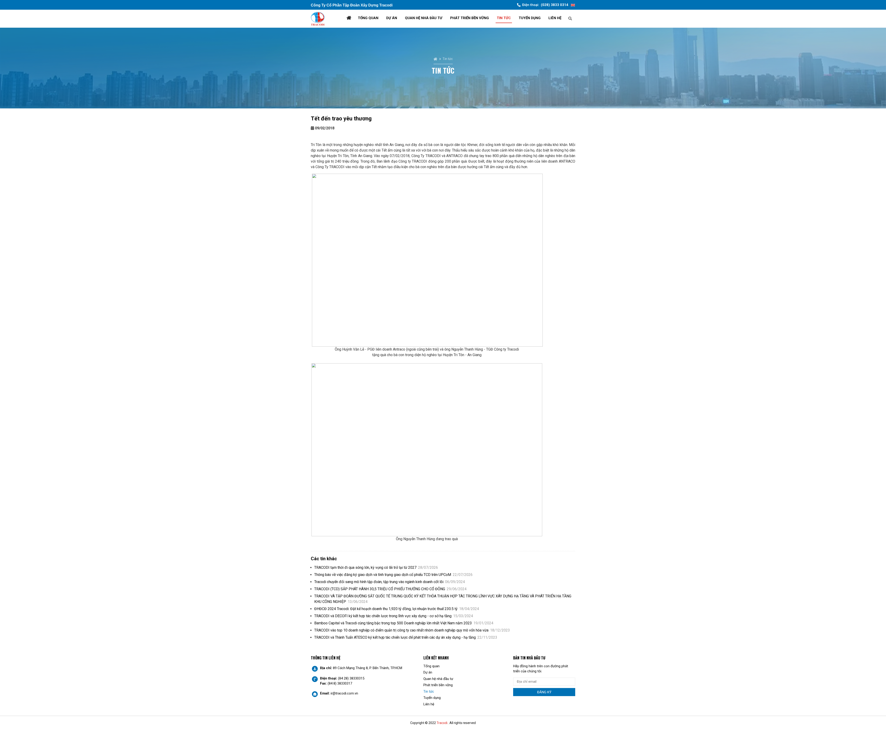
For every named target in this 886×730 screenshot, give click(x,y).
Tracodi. (442, 723)
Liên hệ (554, 18)
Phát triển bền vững (469, 18)
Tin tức (504, 18)
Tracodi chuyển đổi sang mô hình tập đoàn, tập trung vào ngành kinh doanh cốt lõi (389, 582)
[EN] (573, 5)
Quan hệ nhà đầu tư (423, 18)
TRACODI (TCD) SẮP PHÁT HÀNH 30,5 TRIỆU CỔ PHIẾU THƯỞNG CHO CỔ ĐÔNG (390, 589)
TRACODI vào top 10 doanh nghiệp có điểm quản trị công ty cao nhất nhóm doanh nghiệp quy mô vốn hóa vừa (412, 630)
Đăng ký (544, 692)
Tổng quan (368, 18)
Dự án (391, 18)
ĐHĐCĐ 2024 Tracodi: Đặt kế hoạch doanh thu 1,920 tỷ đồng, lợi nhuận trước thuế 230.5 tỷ (396, 609)
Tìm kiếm (587, 18)
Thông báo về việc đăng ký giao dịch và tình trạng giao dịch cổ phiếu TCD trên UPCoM (393, 574)
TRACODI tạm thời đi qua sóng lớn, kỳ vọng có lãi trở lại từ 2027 (376, 567)
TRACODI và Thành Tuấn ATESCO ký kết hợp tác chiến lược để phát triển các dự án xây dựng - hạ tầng (405, 637)
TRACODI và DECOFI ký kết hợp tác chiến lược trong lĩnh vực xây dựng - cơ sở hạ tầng (393, 616)
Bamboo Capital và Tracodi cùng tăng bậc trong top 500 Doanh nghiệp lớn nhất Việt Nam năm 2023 (403, 623)
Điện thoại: (545, 5)
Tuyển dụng (530, 18)
